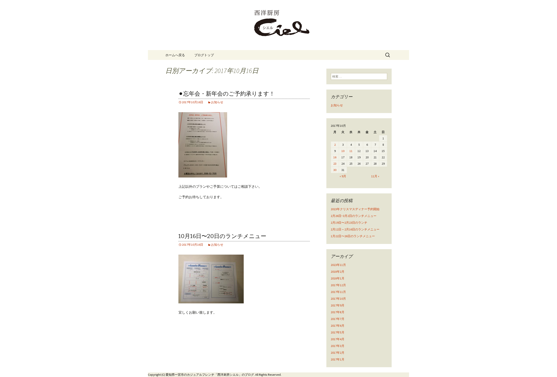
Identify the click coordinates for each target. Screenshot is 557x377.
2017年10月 (338, 299)
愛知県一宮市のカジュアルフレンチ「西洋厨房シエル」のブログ (210, 375)
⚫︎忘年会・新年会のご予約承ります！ (226, 93)
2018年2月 (337, 272)
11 (350, 151)
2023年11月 (338, 265)
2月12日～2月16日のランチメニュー (355, 229)
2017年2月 (337, 353)
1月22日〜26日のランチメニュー (353, 236)
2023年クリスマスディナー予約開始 (355, 209)
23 (334, 164)
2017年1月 (337, 359)
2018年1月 (337, 278)
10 (342, 151)
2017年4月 (337, 339)
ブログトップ (204, 55)
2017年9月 (337, 305)
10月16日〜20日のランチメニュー (222, 236)
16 (334, 157)
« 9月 (343, 176)
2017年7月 (337, 319)
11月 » (375, 176)
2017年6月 (337, 326)
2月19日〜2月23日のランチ (349, 223)
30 (334, 170)
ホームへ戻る (175, 55)
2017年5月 (337, 332)
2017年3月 (337, 346)
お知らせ (217, 102)
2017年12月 (338, 285)
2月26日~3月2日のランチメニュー (353, 216)
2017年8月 (337, 312)
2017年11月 (338, 292)
